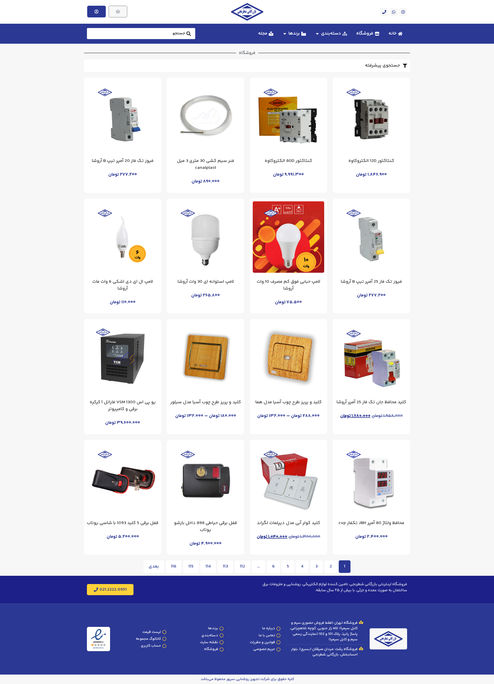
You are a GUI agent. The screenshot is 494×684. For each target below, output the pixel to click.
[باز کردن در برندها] (284, 33)
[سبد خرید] (118, 11)
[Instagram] (403, 12)
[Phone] (384, 12)
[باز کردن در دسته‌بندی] (317, 33)
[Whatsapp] (394, 12)
